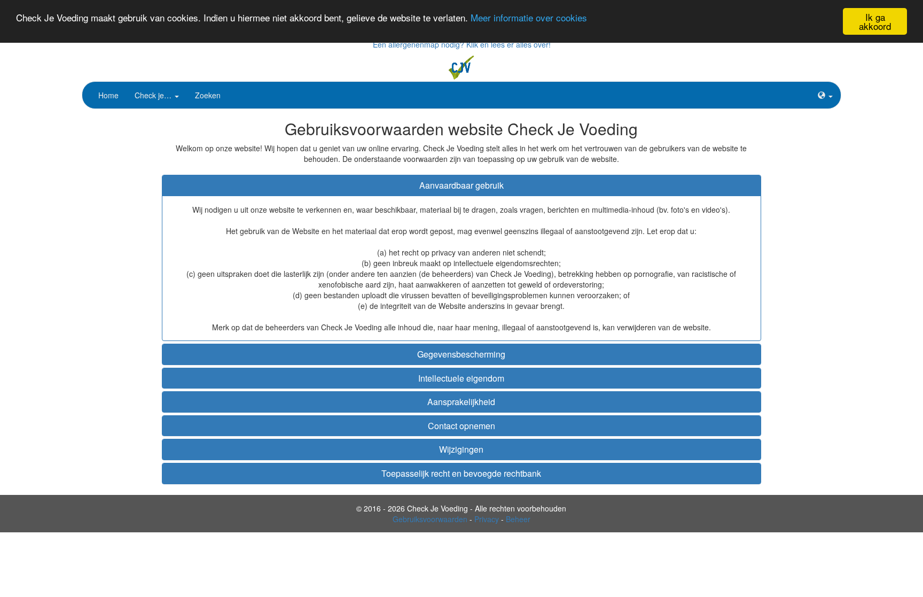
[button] (825, 95)
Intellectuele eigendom (461, 378)
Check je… (154, 95)
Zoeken (208, 95)
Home (108, 95)
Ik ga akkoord (875, 21)
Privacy (486, 519)
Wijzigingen (461, 449)
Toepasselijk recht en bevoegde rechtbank (461, 473)
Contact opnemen (461, 426)
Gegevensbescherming (461, 354)
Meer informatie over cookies (529, 17)
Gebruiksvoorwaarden (430, 519)
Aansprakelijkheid (461, 402)
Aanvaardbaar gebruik (461, 185)
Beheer (518, 519)
